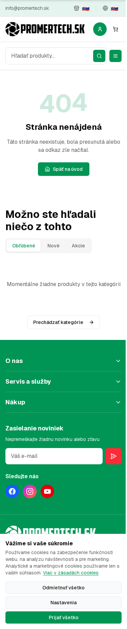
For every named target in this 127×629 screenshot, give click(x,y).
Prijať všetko (64, 617)
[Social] (12, 491)
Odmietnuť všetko (63, 588)
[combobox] (56, 55)
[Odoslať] (113, 456)
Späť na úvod (68, 169)
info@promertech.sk (27, 8)
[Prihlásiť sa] (100, 29)
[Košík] (115, 29)
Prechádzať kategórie (58, 322)
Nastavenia (63, 603)
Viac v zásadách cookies (71, 573)
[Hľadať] (99, 56)
